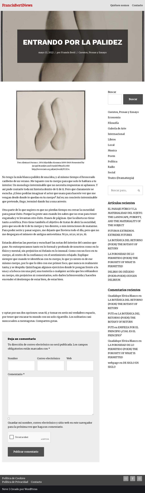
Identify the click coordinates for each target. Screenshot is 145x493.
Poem (111, 156)
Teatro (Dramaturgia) (121, 178)
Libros (112, 139)
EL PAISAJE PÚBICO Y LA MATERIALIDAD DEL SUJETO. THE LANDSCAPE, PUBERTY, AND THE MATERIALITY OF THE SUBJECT (125, 217)
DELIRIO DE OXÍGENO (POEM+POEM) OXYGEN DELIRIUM (122, 276)
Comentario (16, 374)
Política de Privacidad (15, 482)
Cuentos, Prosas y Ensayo (93, 52)
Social (111, 172)
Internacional (116, 134)
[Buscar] (139, 190)
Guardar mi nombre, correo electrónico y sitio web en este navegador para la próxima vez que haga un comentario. (50, 424)
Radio (111, 166)
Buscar (112, 92)
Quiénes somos (119, 5)
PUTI (111, 313)
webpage (113, 362)
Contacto (137, 5)
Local (111, 145)
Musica (112, 150)
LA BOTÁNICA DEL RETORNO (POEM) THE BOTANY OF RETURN (125, 244)
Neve (5, 489)
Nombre (13, 358)
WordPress (30, 489)
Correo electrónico (48, 358)
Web (69, 358)
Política (112, 161)
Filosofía (113, 123)
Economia (114, 117)
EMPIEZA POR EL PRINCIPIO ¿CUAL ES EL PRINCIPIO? (123, 331)
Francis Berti (68, 52)
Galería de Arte (117, 128)
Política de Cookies (13, 478)
